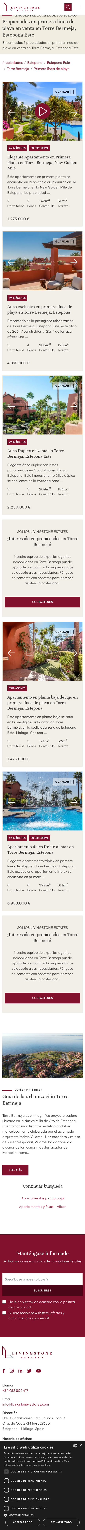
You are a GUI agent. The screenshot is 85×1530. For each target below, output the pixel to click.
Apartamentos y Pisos (36, 1206)
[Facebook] (4, 1370)
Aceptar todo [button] (22, 1522)
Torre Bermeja (18, 68)
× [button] (80, 1445)
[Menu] (77, 7)
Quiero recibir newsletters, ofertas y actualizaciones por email (36, 1315)
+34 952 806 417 (15, 1390)
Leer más (15, 1170)
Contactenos (42, 602)
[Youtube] (39, 1370)
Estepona (34, 62)
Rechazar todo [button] (61, 1522)
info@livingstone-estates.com (25, 1404)
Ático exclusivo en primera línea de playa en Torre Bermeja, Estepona (39, 309)
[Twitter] (30, 1370)
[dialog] (42, 1485)
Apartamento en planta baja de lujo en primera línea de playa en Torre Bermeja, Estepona (42, 702)
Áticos (61, 1206)
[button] (68, 7)
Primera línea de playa (52, 68)
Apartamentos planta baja (42, 1198)
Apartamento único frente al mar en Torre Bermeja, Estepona (40, 849)
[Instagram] (12, 1370)
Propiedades (12, 62)
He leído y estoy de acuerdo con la (41, 1304)
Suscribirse (42, 1290)
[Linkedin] (21, 1370)
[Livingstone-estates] (27, 1352)
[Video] (42, 111)
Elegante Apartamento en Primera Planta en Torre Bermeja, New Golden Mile (42, 162)
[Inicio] (22, 7)
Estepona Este (58, 62)
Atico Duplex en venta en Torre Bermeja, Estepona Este (35, 453)
